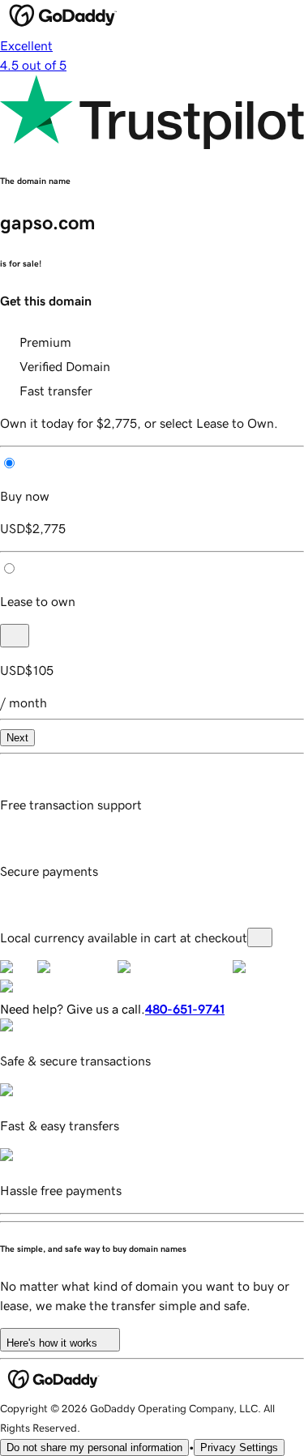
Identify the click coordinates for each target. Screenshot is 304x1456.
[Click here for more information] (259, 937)
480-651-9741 (185, 1008)
